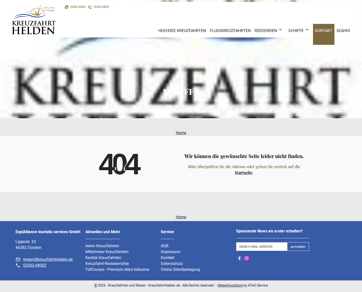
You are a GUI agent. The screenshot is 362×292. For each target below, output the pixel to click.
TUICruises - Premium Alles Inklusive (117, 270)
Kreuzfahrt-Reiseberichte (107, 264)
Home (181, 133)
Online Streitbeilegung (180, 270)
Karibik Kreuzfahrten (103, 258)
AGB (164, 246)
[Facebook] (240, 258)
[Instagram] (247, 258)
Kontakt (167, 258)
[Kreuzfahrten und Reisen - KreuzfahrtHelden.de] (34, 19)
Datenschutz (172, 264)
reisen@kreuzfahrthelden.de (48, 259)
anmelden (298, 246)
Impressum (171, 252)
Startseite (243, 172)
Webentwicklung (230, 285)
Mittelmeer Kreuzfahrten (107, 252)
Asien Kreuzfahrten (102, 246)
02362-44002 (34, 265)
